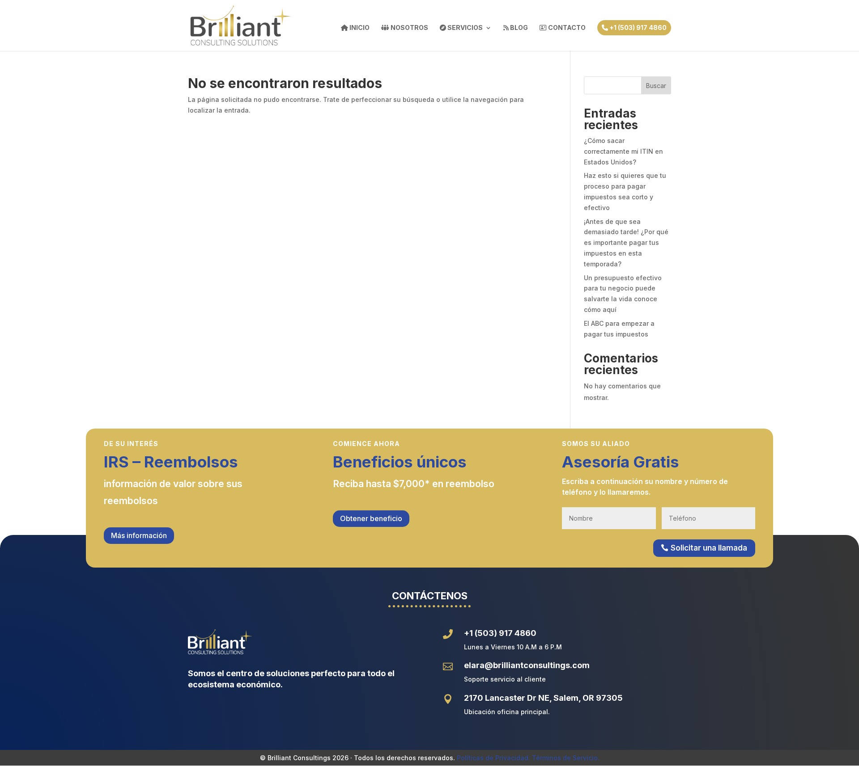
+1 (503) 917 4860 (637, 27)
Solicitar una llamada (709, 547)
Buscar (656, 85)
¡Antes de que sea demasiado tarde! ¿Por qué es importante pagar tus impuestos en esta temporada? (626, 243)
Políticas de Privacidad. (493, 758)
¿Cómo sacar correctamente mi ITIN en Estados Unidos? (623, 151)
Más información (139, 535)
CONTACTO (566, 28)
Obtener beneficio (371, 518)
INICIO (359, 28)
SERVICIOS (464, 28)
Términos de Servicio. (566, 758)
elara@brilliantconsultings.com (527, 665)
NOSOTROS (408, 28)
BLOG (518, 28)
